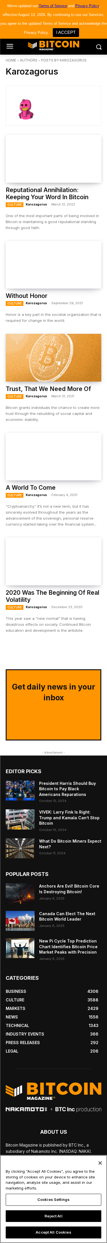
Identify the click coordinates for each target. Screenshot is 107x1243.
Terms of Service (53, 6)
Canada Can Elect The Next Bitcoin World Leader (67, 916)
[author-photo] (30, 106)
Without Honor (26, 295)
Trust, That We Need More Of (48, 388)
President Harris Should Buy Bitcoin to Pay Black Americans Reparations (67, 789)
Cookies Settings (53, 1199)
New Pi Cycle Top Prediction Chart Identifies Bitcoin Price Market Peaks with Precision (68, 946)
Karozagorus (36, 204)
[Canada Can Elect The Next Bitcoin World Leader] (20, 921)
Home (11, 60)
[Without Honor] (53, 265)
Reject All (53, 1216)
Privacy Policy (87, 6)
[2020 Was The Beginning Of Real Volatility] (53, 561)
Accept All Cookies (53, 1232)
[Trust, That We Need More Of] (53, 358)
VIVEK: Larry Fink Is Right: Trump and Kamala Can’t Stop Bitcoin (69, 818)
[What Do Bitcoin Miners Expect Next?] (20, 848)
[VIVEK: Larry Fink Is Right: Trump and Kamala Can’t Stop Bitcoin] (20, 819)
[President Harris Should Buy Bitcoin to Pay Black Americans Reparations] (20, 790)
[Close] (100, 1163)
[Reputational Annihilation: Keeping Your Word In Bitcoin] (53, 159)
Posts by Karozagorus (63, 60)
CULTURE (14, 204)
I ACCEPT (66, 32)
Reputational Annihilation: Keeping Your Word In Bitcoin (47, 193)
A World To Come (31, 487)
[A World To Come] (53, 457)
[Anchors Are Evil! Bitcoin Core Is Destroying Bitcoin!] (20, 893)
